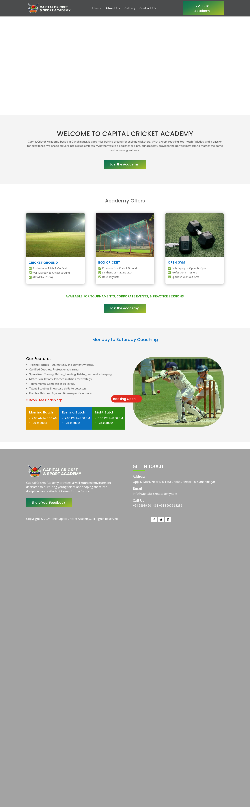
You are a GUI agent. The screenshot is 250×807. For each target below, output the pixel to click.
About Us (113, 8)
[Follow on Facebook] (154, 519)
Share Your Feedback (48, 502)
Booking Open (124, 399)
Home (97, 8)
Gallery (129, 8)
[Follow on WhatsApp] (168, 519)
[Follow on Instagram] (161, 519)
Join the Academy (202, 8)
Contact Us (147, 8)
